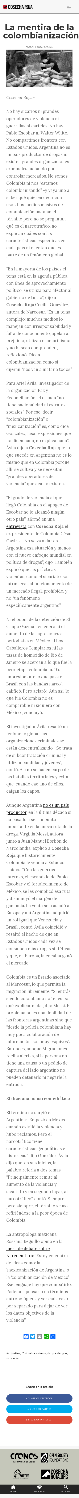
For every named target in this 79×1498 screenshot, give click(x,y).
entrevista (16, 526)
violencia (12, 1358)
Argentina (13, 1353)
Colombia (28, 1353)
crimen (41, 1353)
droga (51, 1353)
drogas (62, 1353)
